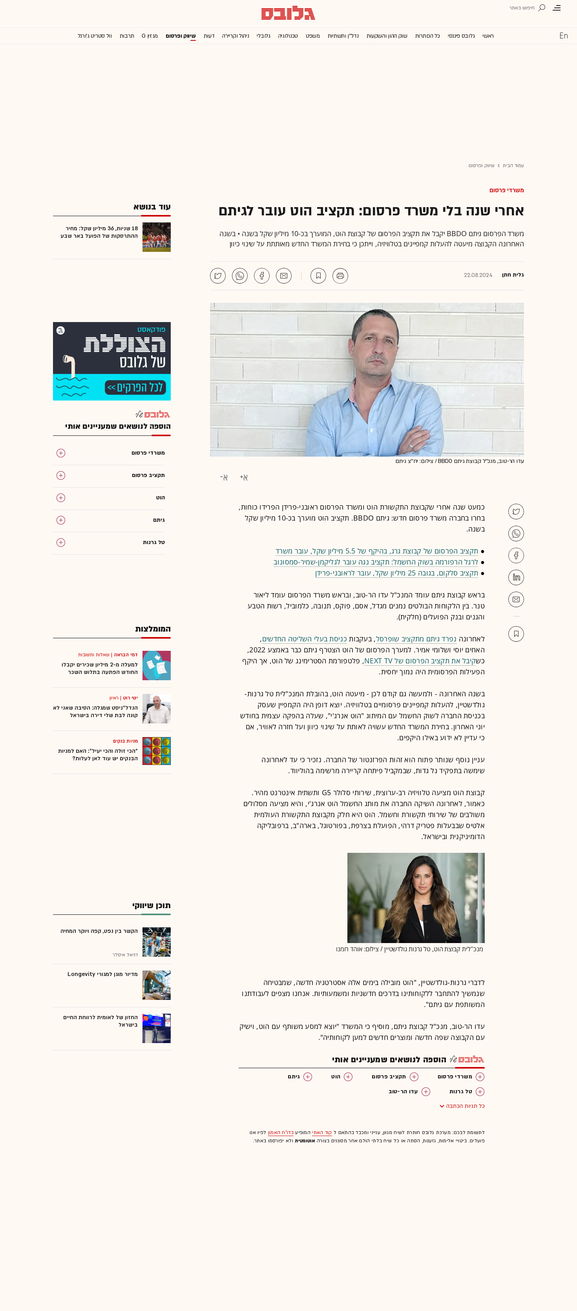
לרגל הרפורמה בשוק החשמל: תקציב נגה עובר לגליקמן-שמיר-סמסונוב (376, 561)
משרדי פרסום (506, 190)
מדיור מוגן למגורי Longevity (103, 974)
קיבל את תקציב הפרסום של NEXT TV (420, 660)
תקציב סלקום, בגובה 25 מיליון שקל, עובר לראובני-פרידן (396, 572)
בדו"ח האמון (281, 1132)
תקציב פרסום (389, 1076)
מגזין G (150, 36)
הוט (335, 1076)
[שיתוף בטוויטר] (218, 276)
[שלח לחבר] (516, 599)
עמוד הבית (513, 165)
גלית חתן (513, 275)
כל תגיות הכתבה (465, 1106)
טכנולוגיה (288, 36)
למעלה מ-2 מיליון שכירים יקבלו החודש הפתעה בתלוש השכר (100, 668)
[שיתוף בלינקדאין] (516, 577)
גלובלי (263, 36)
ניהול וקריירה (235, 36)
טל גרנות (460, 1091)
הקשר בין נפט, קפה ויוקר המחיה (99, 931)
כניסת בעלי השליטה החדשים (304, 638)
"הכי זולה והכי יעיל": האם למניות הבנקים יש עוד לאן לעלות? (98, 754)
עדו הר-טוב (403, 1091)
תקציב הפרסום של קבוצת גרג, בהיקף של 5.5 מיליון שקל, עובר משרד (377, 550)
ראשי (488, 36)
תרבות (127, 36)
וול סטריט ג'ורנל (95, 36)
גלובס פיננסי (461, 36)
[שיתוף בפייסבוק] (262, 276)
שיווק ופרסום (180, 36)
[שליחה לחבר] (284, 276)
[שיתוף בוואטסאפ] (240, 276)
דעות (209, 36)
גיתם (294, 1076)
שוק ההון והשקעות (387, 36)
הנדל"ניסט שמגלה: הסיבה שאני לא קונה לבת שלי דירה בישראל (95, 711)
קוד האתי (322, 1132)
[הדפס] (340, 276)
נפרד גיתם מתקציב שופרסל (416, 638)
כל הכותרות (427, 36)
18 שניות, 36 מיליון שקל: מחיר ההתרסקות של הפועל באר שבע (99, 232)
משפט (313, 36)
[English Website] (563, 35)
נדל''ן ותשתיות (343, 36)
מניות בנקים (125, 741)
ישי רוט (130, 698)
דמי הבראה (126, 655)
